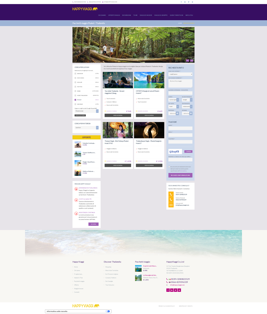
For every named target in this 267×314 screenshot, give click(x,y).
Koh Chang (88, 78)
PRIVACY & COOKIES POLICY (167, 306)
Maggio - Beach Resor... (89, 162)
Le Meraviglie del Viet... (150, 275)
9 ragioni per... (78, 274)
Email (170, 132)
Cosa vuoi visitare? (174, 71)
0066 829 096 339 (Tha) (95, 2)
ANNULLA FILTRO (80, 115)
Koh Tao (88, 86)
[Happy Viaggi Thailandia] (86, 8)
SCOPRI (93, 224)
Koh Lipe (88, 82)
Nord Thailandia (88, 95)
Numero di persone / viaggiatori (178, 90)
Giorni (170, 96)
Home (180, 23)
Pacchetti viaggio (79, 281)
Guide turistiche (176, 15)
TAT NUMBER (170, 270)
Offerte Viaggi (114, 15)
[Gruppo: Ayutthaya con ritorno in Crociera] (78, 154)
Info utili (189, 15)
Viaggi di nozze (146, 15)
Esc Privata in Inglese (111, 274)
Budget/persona (187, 96)
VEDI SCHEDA (117, 115)
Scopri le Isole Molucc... (150, 266)
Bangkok (88, 73)
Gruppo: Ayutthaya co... (89, 152)
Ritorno (184, 110)
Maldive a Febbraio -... (88, 171)
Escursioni (126, 15)
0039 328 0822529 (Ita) (80, 2)
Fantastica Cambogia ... (89, 143)
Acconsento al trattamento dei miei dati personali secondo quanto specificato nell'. (181, 169)
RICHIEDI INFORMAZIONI (180, 175)
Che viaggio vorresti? (175, 78)
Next (191, 60)
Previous (187, 60)
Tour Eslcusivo (109, 285)
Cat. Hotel (171, 103)
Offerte (86, 137)
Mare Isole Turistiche (111, 270)
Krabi (88, 91)
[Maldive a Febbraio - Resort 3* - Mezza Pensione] (78, 172)
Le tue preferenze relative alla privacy (87, 311)
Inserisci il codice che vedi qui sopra (179, 156)
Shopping (108, 267)
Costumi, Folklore (110, 278)
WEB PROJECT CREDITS (185, 306)
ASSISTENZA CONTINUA (87, 212)
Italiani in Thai (78, 278)
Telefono (171, 138)
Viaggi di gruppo (161, 15)
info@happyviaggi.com (110, 2)
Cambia (188, 151)
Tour (135, 15)
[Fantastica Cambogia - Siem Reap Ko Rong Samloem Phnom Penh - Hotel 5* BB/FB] (78, 144)
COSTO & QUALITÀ (85, 199)
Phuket (88, 99)
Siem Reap (88, 104)
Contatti (76, 292)
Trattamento (186, 103)
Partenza (171, 110)
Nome (170, 125)
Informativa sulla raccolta (57, 311)
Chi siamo (102, 15)
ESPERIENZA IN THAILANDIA (88, 188)
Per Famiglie (109, 281)
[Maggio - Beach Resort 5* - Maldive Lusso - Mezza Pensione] (78, 163)
